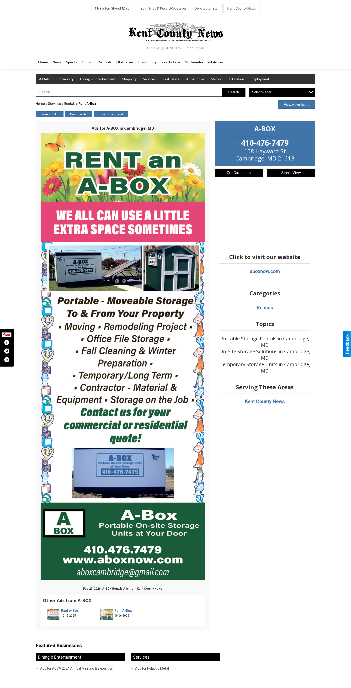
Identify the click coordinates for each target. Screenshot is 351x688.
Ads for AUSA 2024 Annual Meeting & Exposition (76, 668)
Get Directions (239, 173)
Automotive (195, 79)
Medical (216, 79)
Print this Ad (78, 114)
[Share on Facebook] (7, 342)
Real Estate (171, 79)
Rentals (69, 104)
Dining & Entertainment (98, 79)
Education (236, 79)
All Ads (44, 79)
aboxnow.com (265, 271)
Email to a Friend (111, 114)
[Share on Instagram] (7, 359)
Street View (291, 173)
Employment (260, 79)
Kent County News (241, 8)
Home (40, 104)
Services (149, 79)
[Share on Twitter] (7, 351)
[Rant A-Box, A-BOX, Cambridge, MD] (123, 356)
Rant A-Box (70, 611)
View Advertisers (296, 105)
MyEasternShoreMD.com (113, 8)
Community (65, 79)
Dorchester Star (207, 8)
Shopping (129, 79)
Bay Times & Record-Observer (163, 8)
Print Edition (195, 48)
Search (233, 92)
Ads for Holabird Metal (152, 668)
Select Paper (261, 92)
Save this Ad (49, 114)
